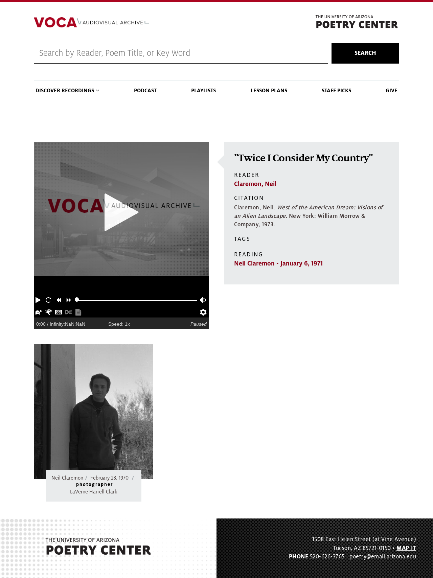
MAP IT (406, 548)
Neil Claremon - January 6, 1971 (278, 263)
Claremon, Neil (255, 184)
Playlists (203, 90)
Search (365, 53)
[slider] (77, 299)
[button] (39, 299)
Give (391, 90)
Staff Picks (336, 90)
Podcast (145, 90)
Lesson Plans (269, 90)
